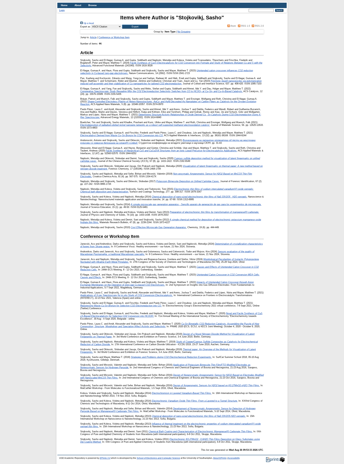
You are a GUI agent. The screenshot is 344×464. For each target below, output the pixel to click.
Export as (85, 26)
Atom (233, 26)
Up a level (88, 23)
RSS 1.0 (245, 26)
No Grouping (183, 31)
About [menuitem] (78, 5)
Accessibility (234, 458)
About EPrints (219, 458)
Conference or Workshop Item (114, 37)
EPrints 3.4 (105, 458)
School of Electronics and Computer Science (158, 458)
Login (62, 10)
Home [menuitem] (64, 5)
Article (93, 37)
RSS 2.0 (259, 26)
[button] (135, 27)
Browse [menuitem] (92, 5)
